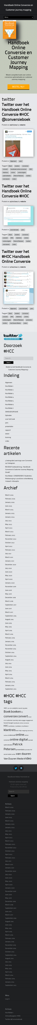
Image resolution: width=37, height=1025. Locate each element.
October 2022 (9, 542)
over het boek (14, 229)
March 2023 (9, 531)
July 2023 (8, 520)
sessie (7, 434)
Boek (10, 166)
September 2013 (10, 689)
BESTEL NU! (18, 87)
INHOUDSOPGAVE (11, 412)
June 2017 (8, 608)
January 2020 (10, 583)
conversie (25, 166)
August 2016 (9, 619)
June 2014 (8, 667)
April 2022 (8, 546)
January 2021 (9, 561)
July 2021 (8, 553)
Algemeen (13, 161)
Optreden (8, 415)
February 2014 (10, 682)
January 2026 (9, 502)
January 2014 (9, 685)
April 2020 (8, 579)
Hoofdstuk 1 (9, 386)
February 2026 (10, 499)
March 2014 (9, 678)
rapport (8, 430)
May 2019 (8, 594)
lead (17, 730)
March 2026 (9, 495)
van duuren (6, 179)
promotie (29, 320)
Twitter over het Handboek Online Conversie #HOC (16, 191)
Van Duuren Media (15, 323)
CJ (22, 712)
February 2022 (10, 550)
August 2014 (9, 660)
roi (31, 749)
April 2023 (8, 528)
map (20, 730)
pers (20, 161)
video (14, 179)
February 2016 (10, 638)
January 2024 (9, 517)
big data (25, 708)
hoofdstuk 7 (25, 726)
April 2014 (8, 674)
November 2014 (10, 649)
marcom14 (30, 730)
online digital (22, 172)
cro (5, 720)
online (13, 172)
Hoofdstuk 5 (9, 401)
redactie (22, 125)
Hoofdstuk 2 (9, 390)
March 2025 (9, 509)
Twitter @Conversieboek (13, 1019)
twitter (28, 175)
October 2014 (9, 652)
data (19, 720)
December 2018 (10, 597)
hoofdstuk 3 (11, 726)
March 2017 (9, 612)
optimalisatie (7, 175)
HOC (31, 169)
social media (7, 754)
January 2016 (9, 641)
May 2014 (8, 671)
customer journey (12, 720)
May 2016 (8, 627)
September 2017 (10, 605)
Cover (29, 717)
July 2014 (8, 663)
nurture (6, 735)
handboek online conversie (18, 169)
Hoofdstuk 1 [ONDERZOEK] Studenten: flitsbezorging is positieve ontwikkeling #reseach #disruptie (19, 478)
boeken (17, 166)
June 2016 (8, 623)
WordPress (23, 787)
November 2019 (10, 586)
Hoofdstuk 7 (9, 408)
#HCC (5, 708)
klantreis (5, 172)
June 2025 (8, 506)
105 (8, 708)
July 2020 (8, 568)
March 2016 (9, 634)
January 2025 (9, 513)
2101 (10, 708)
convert (5, 169)
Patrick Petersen (18, 175)
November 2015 (10, 645)
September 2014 (10, 656)
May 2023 (8, 524)
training (8, 437)
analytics (15, 708)
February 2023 (10, 535)
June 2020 (8, 572)
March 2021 (9, 557)
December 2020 (10, 564)
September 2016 (10, 616)
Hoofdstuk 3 (9, 393)
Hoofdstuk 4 (9, 397)
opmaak (30, 740)
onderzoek (11, 735)
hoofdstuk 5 (19, 726)
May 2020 (8, 575)
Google (10, 723)
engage (23, 720)
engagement (29, 720)
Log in (7, 999)
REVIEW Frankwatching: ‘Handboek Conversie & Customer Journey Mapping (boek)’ (19, 469)
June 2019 (8, 590)
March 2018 (9, 601)
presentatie (9, 426)
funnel (6, 723)
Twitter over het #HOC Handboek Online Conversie (16, 257)
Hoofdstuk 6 (9, 404)
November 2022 (10, 539)
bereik (20, 708)
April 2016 (8, 630)
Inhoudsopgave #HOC (12, 1016)
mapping (24, 730)
